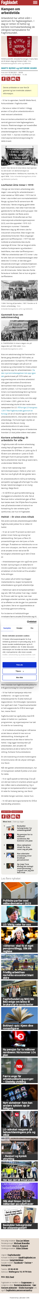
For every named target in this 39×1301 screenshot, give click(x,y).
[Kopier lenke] (18, 79)
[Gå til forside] (9, 2)
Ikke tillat (19, 677)
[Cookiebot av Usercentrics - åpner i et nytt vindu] (28, 622)
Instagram (6, 1265)
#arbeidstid (17, 812)
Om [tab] (32, 628)
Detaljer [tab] (20, 628)
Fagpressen (26, 1282)
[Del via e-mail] (13, 79)
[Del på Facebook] (4, 79)
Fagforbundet (14, 1255)
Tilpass (18, 671)
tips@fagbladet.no (27, 1257)
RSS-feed (10, 1277)
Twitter (27, 1262)
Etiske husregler (26, 1287)
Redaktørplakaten (22, 1285)
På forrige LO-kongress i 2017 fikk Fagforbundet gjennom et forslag (19, 410)
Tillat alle (19, 665)
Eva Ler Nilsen (22, 1240)
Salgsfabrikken (16, 1260)
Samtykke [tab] (7, 628)
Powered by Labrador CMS (19, 1298)
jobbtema (6, 812)
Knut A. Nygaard (20, 1246)
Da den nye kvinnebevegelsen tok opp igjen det (18, 373)
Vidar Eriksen (22, 1248)
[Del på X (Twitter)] (8, 79)
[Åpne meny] (35, 2)
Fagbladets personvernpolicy (19, 1290)
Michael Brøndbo (22, 1243)
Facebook (18, 1262)
